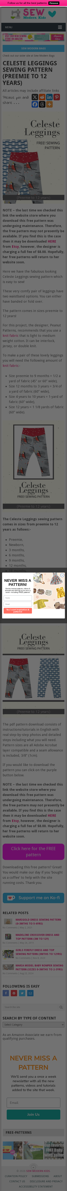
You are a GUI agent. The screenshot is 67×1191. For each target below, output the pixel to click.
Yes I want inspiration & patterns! (17, 610)
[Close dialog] (62, 575)
